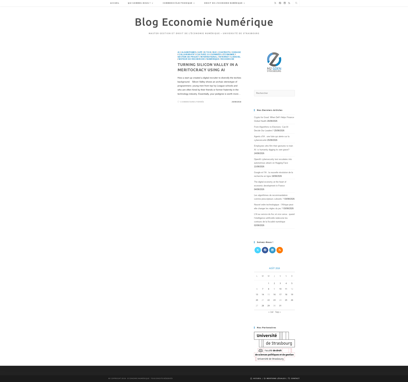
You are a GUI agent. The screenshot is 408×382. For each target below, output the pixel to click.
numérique (213, 59)
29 (268, 305)
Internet (224, 57)
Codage (236, 52)
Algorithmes (189, 52)
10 (280, 289)
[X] (258, 250)
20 (257, 300)
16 (274, 294)
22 (268, 300)
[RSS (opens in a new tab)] (289, 3)
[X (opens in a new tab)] (275, 3)
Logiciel (236, 57)
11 (286, 289)
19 (292, 294)
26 (292, 300)
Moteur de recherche (192, 59)
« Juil (270, 312)
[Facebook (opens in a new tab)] (280, 3)
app (200, 52)
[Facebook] (265, 250)
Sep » (278, 312)
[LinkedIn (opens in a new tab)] (284, 3)
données (216, 54)
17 (280, 294)
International (209, 57)
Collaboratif (187, 54)
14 (263, 294)
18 (286, 294)
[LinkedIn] (272, 250)
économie (228, 54)
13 (257, 294)
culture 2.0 (203, 54)
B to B (207, 52)
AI (179, 52)
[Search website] (296, 3)
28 (263, 305)
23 (274, 300)
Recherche (227, 59)
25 (286, 300)
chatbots (224, 52)
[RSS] (280, 250)
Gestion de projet (188, 57)
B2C (215, 52)
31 (280, 305)
